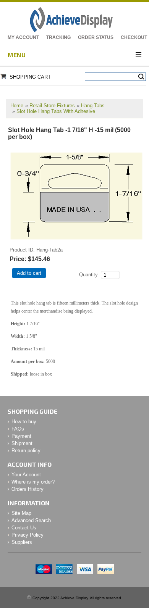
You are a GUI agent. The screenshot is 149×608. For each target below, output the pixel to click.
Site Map (21, 513)
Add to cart (29, 273)
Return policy (25, 450)
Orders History (27, 489)
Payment (21, 436)
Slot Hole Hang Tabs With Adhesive (55, 111)
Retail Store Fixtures (52, 105)
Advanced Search (31, 520)
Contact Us (23, 528)
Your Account (26, 474)
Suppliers (21, 542)
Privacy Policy (27, 535)
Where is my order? (33, 482)
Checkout (134, 37)
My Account (23, 37)
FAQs (17, 429)
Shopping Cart (30, 77)
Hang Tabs (93, 105)
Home (16, 105)
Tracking (58, 37)
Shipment (21, 443)
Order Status (95, 37)
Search (141, 77)
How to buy (23, 421)
